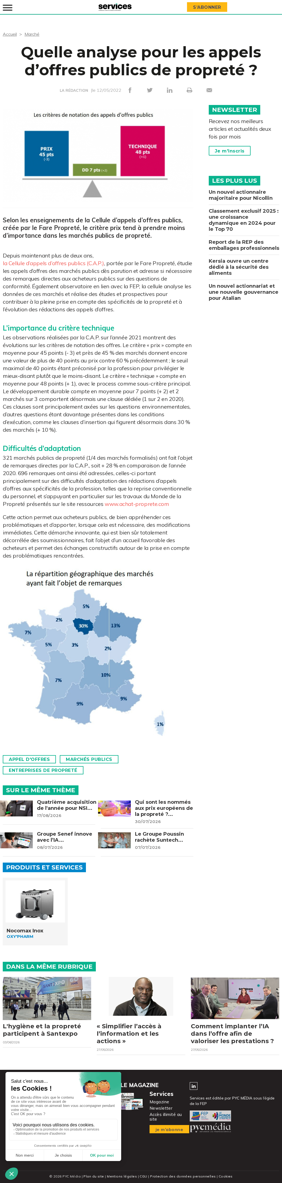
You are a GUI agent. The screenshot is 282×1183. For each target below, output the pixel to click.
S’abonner (207, 7)
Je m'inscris (230, 151)
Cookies (226, 1176)
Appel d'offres (29, 759)
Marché (32, 34)
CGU (143, 1176)
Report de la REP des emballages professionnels (244, 245)
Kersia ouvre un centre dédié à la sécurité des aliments (239, 267)
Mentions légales (122, 1176)
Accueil (10, 34)
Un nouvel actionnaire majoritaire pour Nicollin (241, 195)
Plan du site (93, 1176)
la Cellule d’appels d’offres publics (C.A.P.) (53, 263)
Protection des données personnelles (183, 1176)
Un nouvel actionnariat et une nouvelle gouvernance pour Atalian (243, 292)
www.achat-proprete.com (137, 503)
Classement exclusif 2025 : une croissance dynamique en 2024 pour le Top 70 (244, 220)
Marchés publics (89, 759)
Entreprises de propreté (43, 770)
